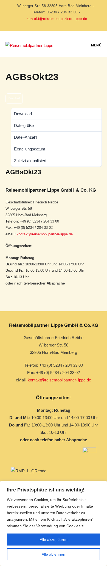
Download (14, 98)
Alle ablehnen (53, 554)
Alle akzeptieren (53, 539)
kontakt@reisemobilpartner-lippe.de (57, 19)
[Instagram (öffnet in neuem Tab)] (53, 24)
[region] (53, 523)
